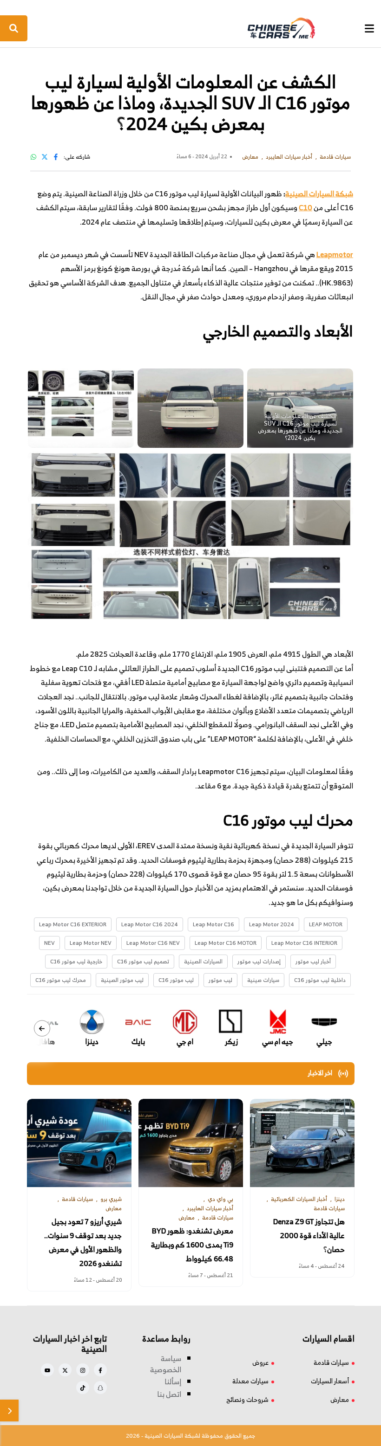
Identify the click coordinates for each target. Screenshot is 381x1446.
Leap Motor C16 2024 (149, 924)
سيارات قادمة (331, 1362)
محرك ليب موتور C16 (60, 980)
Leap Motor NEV (91, 943)
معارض (339, 1399)
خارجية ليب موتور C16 (76, 961)
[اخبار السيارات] (189, 28)
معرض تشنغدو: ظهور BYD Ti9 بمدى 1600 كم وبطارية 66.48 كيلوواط (192, 1244)
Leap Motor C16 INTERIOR (304, 943)
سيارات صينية (263, 980)
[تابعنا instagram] (82, 1369)
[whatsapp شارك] (33, 157)
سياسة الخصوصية (165, 1364)
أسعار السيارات (330, 1381)
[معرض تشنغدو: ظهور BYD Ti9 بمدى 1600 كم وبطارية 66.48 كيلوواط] (190, 1143)
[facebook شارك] (56, 157)
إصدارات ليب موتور (259, 961)
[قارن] (9, 1410)
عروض (260, 1362)
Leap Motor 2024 (271, 924)
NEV (49, 943)
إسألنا (172, 1381)
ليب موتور (220, 980)
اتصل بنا (169, 1394)
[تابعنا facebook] (100, 1369)
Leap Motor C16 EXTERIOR (72, 924)
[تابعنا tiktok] (82, 1387)
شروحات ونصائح (247, 1399)
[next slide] (42, 1028)
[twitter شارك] (44, 157)
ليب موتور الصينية (122, 980)
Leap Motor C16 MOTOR (225, 943)
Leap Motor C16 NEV (153, 943)
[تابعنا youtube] (47, 1369)
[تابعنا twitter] (65, 1369)
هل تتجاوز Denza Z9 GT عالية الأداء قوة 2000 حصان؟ (309, 1235)
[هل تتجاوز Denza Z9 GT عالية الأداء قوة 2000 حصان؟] (302, 1143)
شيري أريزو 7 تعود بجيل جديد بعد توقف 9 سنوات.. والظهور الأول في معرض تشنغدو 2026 (83, 1242)
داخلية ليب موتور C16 (320, 980)
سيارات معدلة (250, 1381)
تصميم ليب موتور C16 (143, 961)
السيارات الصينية (203, 961)
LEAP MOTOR (325, 924)
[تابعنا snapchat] (100, 1387)
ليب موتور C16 (176, 980)
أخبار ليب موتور (313, 961)
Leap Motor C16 (213, 924)
